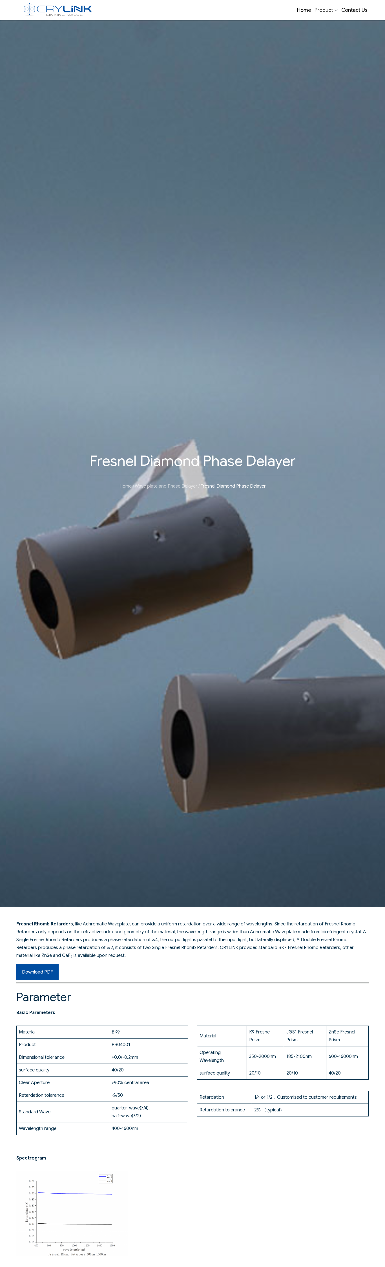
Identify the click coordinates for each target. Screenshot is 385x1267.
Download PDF (37, 972)
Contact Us (354, 10)
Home (304, 10)
